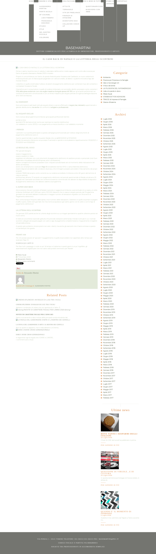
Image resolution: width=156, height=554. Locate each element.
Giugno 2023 (108, 213)
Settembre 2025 (109, 144)
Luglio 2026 (107, 119)
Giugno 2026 (108, 122)
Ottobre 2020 (108, 282)
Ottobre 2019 (108, 315)
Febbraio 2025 (108, 160)
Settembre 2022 (109, 232)
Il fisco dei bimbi (109, 86)
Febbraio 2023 (108, 221)
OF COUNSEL (44, 15)
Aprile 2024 (107, 188)
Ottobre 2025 (108, 141)
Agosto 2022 (108, 235)
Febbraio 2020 (108, 304)
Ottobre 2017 (108, 378)
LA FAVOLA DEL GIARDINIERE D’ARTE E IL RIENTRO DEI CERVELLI (40, 324)
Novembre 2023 (109, 202)
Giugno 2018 (108, 356)
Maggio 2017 (108, 389)
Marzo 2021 (107, 268)
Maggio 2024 (108, 185)
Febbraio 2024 (108, 194)
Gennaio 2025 (108, 163)
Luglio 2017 (107, 384)
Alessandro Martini (45, 7)
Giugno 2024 (108, 182)
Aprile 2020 (107, 298)
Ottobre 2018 (108, 345)
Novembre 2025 (109, 138)
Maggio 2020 (108, 296)
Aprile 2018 (107, 362)
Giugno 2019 (107, 323)
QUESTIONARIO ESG (94, 6)
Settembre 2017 (109, 381)
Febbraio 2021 (108, 271)
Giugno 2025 (107, 152)
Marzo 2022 (107, 243)
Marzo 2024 (107, 191)
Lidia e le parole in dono (112, 91)
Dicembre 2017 (109, 373)
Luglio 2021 (107, 263)
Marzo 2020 (107, 301)
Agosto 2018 (108, 351)
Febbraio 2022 (108, 246)
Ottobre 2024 (108, 171)
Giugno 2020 (108, 293)
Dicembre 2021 (108, 251)
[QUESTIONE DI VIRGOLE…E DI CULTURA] (110, 460)
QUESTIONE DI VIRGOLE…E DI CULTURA (117, 473)
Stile (41, 29)
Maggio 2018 (108, 359)
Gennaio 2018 (108, 370)
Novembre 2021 (109, 254)
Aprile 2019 (107, 329)
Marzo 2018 (107, 365)
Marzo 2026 (107, 127)
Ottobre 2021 (108, 257)
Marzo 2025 (107, 158)
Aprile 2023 (107, 216)
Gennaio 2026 (108, 133)
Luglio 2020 (107, 290)
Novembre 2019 (109, 312)
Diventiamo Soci (70, 21)
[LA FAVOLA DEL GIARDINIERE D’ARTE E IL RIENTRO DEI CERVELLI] (43, 320)
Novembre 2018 (109, 343)
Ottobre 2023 (108, 205)
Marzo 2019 (107, 332)
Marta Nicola (45, 11)
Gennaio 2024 (108, 196)
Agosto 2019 (107, 320)
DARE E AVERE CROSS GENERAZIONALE (30, 334)
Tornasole (68, 9)
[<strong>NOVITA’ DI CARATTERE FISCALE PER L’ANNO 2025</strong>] (43, 310)
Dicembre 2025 (109, 136)
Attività (66, 6)
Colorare (44, 37)
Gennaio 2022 (108, 249)
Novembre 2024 (109, 169)
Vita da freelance (71, 12)
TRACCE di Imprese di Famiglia (114, 99)
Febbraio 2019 (108, 334)
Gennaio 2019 (108, 337)
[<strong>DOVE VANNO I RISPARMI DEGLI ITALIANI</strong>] (110, 422)
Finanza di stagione (67, 17)
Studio (42, 26)
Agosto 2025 (107, 147)
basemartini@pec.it (109, 539)
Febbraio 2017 (108, 398)
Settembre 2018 (109, 348)
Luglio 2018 (107, 354)
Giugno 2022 (108, 238)
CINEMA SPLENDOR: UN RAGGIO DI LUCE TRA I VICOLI (35, 304)
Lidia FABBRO (47, 18)
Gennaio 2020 (108, 307)
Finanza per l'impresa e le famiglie (115, 80)
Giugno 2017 (107, 387)
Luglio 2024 (107, 180)
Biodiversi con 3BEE (93, 10)
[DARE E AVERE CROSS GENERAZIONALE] (33, 330)
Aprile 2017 (107, 392)
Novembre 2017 (109, 376)
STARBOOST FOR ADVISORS (114, 97)
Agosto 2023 (108, 210)
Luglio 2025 (107, 149)
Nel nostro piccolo (44, 33)
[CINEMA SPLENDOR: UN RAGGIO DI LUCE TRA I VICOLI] (38, 300)
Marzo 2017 (107, 395)
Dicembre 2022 (109, 227)
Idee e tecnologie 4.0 (111, 83)
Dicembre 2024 (109, 166)
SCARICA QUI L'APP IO (24, 243)
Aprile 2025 (107, 155)
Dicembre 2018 (109, 340)
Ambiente (107, 77)
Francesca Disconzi (46, 22)
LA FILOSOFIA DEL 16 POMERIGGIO (117, 88)
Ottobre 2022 (108, 229)
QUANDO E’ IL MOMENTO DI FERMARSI (116, 512)
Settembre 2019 (109, 318)
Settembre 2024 (109, 174)
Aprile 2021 (107, 265)
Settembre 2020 (109, 285)
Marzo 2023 (107, 218)
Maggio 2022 (108, 240)
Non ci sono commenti (26, 261)
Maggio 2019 (108, 326)
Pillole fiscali (21, 255)
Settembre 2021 (109, 260)
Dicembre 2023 (109, 199)
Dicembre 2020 (109, 276)
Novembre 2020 (109, 279)
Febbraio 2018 (108, 367)
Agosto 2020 (108, 287)
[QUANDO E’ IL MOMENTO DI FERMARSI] (110, 500)
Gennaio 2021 (108, 274)
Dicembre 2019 (109, 309)
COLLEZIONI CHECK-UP (71, 25)
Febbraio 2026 (108, 130)
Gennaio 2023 (108, 224)
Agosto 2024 (108, 177)
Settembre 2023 (109, 207)
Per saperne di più (110, 445)
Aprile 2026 (107, 124)
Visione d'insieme (109, 102)
